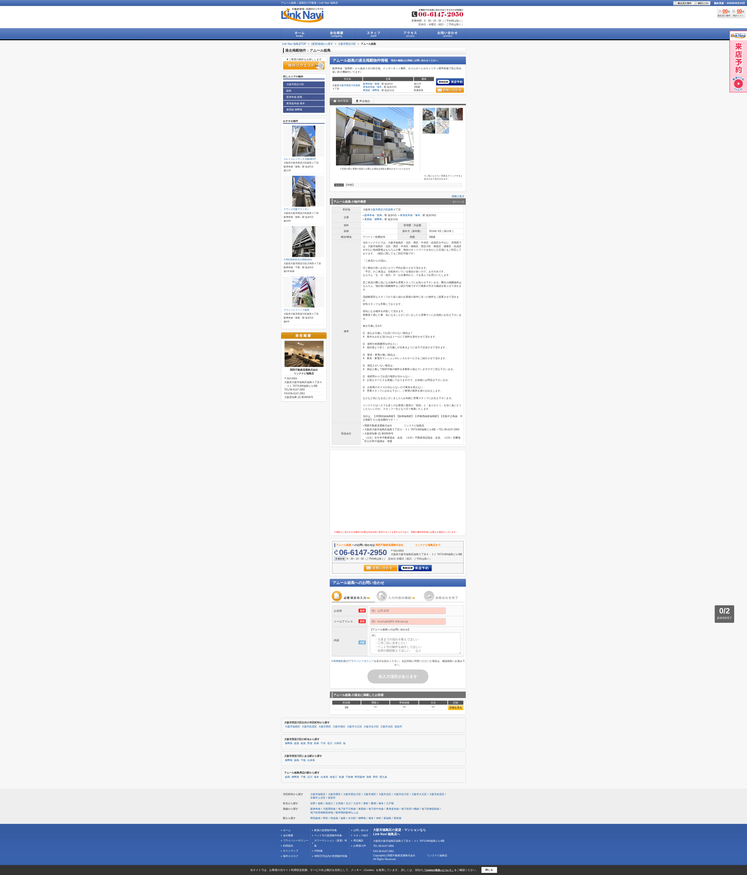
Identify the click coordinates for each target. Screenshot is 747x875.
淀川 (309, 777)
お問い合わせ (360, 830)
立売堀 (339, 803)
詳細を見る (455, 707)
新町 (365, 803)
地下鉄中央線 (376, 808)
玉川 (348, 803)
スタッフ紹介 (360, 835)
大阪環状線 (329, 808)
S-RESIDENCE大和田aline (298, 259)
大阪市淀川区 (371, 726)
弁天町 (352, 818)
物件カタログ (290, 856)
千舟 (323, 743)
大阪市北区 (386, 726)
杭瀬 (341, 777)
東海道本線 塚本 (295, 103)
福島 (320, 803)
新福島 (387, 818)
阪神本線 (367, 83)
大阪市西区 (324, 726)
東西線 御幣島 (294, 109)
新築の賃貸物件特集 (325, 830)
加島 (368, 777)
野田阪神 (360, 777)
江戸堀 (390, 803)
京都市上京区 (317, 797)
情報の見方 (458, 196)
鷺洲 (373, 803)
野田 (375, 777)
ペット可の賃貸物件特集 (328, 835)
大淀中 (357, 803)
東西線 (366, 90)
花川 (329, 743)
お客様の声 (359, 845)
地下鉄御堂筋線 (430, 808)
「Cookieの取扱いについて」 (438, 870)
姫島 (358, 85)
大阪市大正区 (354, 726)
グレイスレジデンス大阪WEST (300, 159)
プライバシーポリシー (361, 661)
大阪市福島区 (292, 726)
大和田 (337, 743)
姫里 (296, 743)
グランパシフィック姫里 (296, 310)
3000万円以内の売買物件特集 (330, 856)
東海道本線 (369, 87)
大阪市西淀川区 (347, 85)
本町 (378, 818)
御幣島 (375, 90)
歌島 (316, 743)
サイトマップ (290, 850)
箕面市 (398, 726)
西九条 (383, 777)
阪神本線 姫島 (294, 96)
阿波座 (334, 818)
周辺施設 (358, 840)
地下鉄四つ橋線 (410, 808)
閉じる (489, 869)
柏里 (303, 743)
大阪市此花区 (309, 726)
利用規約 (338, 661)
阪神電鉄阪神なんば (347, 812)
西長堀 (397, 818)
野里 (309, 743)
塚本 (379, 87)
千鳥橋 (349, 777)
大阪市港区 (339, 726)
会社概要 (288, 835)
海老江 (333, 777)
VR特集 (318, 850)
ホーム (287, 830)
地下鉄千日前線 (347, 808)
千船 (303, 760)
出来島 (311, 760)
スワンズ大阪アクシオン (296, 209)
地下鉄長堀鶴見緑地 (321, 812)
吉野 (312, 803)
